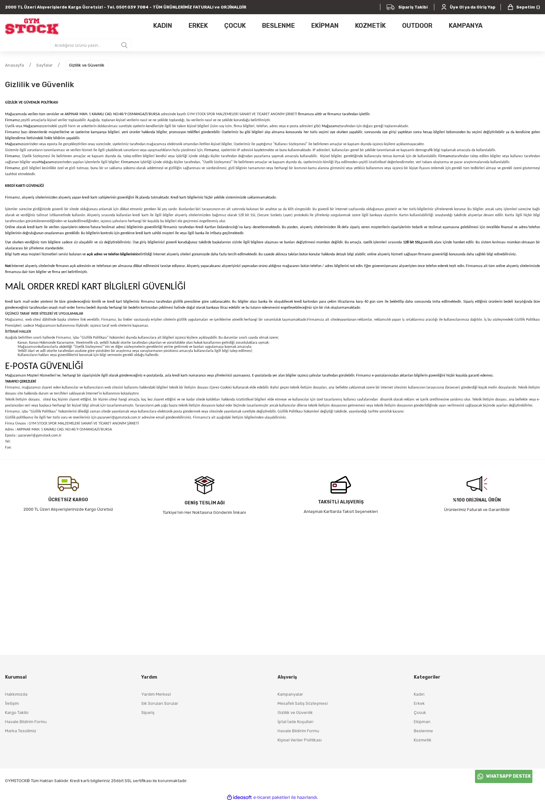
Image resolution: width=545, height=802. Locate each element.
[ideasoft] (239, 797)
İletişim (12, 703)
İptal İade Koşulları (296, 721)
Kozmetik (422, 740)
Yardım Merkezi (156, 694)
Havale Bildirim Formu (26, 721)
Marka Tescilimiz (20, 730)
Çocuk (420, 712)
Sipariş (148, 712)
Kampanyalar (290, 694)
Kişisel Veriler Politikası (300, 740)
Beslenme (423, 730)
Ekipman (422, 721)
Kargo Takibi (16, 712)
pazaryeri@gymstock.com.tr (119, 417)
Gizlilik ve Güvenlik (295, 712)
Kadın (419, 694)
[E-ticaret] (271, 797)
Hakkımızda (16, 694)
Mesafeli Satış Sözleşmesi (303, 703)
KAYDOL (349, 605)
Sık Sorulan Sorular (159, 703)
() (528, 7)
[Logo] (31, 26)
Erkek (419, 703)
